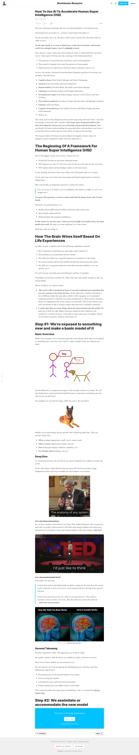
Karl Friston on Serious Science (49, 521)
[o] (69, 496)
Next (98, 733)
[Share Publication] (116, 3)
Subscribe (123, 3)
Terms (75, 741)
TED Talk (98, 530)
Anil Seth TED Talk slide (74, 643)
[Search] (111, 3)
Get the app (79, 746)
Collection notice (83, 741)
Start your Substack (64, 746)
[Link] (32, 148)
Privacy (70, 741)
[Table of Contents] (2, 377)
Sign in (133, 3)
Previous (42, 733)
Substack (60, 751)
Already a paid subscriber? (69, 724)
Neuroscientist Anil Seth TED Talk (50, 577)
